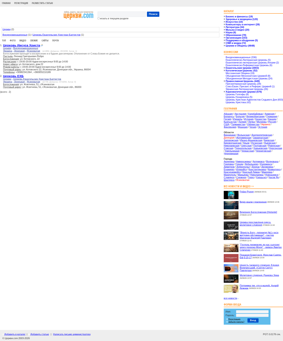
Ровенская (274, 145)
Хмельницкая (232, 151)
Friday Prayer (247, 191)
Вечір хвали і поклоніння (253, 202)
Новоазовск (271, 175)
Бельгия (240, 116)
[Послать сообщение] (42, 45)
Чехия (252, 127)
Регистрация (21, 3)
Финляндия (230, 127)
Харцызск (261, 177)
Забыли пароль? (236, 322)
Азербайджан (255, 114)
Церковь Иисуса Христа (21, 45)
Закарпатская (260, 137)
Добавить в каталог (14, 334)
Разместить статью (42, 3)
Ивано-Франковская (251, 140)
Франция (243, 127)
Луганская (256, 143)
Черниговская (263, 151)
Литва (251, 122)
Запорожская (231, 140)
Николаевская (231, 145)
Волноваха (272, 161)
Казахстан (260, 119)
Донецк (256, 167)
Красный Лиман (251, 172)
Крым (246, 143)
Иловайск (241, 169)
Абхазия (228, 114)
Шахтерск (229, 180)
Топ (4, 40)
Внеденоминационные (15, 35)
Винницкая (230, 135)
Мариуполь (230, 175)
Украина (7, 51)
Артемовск (258, 161)
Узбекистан (253, 124)
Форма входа (232, 304)
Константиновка (257, 169)
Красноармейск (232, 172)
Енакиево (229, 169)
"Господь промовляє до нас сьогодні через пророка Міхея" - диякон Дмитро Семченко (261, 247)
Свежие (34, 40)
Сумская (228, 148)
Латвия (242, 122)
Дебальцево (251, 164)
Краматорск (274, 169)
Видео (22, 40)
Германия (271, 116)
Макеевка (267, 172)
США (226, 124)
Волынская (243, 135)
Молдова (261, 122)
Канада (272, 119)
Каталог (229, 11)
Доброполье (243, 167)
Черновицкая (231, 153)
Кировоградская (232, 143)
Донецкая (19, 51)
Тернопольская (243, 148)
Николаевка (256, 175)
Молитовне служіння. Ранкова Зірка (259, 275)
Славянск (229, 177)
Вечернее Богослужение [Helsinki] (258, 212)
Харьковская (260, 148)
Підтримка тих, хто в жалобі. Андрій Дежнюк (259, 286)
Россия (272, 122)
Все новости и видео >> (239, 186)
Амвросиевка (243, 161)
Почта (55, 40)
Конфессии (231, 52)
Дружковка (267, 167)
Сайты (45, 40)
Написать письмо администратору (72, 334)
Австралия (240, 114)
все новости (230, 298)
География (230, 109)
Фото (13, 40)
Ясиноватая (33, 51)
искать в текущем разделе (114, 18)
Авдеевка (229, 161)
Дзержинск (266, 164)
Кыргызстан (230, 122)
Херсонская (275, 148)
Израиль (237, 119)
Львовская (270, 143)
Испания (249, 119)
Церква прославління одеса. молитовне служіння (255, 223)
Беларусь (229, 116)
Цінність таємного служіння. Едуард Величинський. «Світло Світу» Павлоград (259, 268)
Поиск (153, 14)
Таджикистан (238, 124)
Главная (6, 3)
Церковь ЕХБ (13, 76)
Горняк (239, 164)
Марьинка (243, 175)
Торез (251, 177)
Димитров (229, 167)
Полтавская (259, 145)
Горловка (229, 164)
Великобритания (255, 116)
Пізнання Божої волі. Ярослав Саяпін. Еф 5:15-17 (261, 256)
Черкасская (247, 151)
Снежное (241, 177)
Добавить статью (39, 334)
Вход (253, 320)
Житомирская (243, 137)
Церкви (7, 29)
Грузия (227, 119)
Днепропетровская (261, 135)
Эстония (262, 127)
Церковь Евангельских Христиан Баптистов (56, 35)
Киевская (269, 140)
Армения (270, 114)
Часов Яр (273, 177)
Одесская (246, 145)
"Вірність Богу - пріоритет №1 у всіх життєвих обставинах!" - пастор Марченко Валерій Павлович (259, 235)
